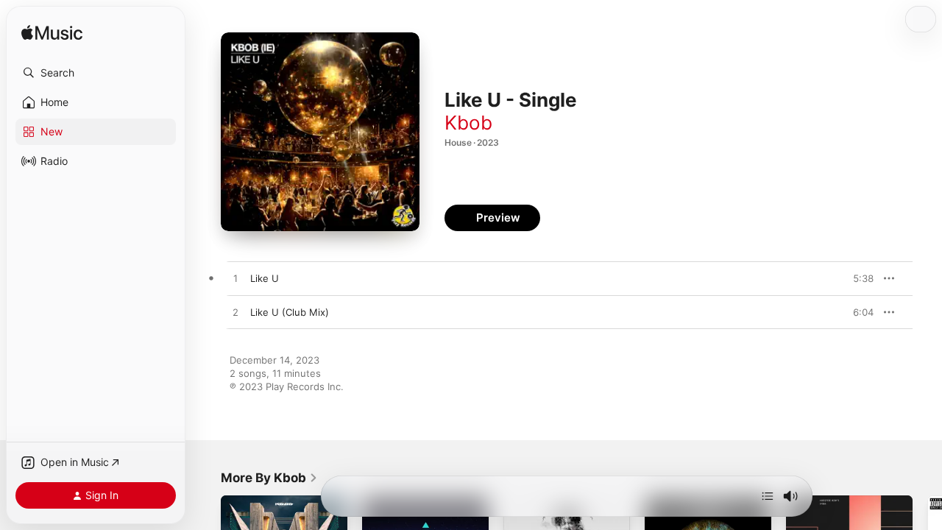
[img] (51, 33)
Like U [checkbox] (264, 278)
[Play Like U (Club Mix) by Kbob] (235, 312)
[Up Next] (767, 496)
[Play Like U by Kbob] (235, 279)
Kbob (468, 122)
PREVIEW (857, 278)
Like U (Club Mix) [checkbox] (289, 312)
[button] (95, 72)
